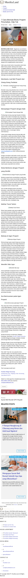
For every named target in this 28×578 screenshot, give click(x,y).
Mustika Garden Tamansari (11, 533)
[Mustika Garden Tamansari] (14, 392)
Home (4, 6)
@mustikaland (6, 554)
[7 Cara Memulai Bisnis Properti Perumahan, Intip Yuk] (14, 36)
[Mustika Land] (9, 2)
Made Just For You (8, 11)
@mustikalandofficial (8, 551)
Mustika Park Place (9, 534)
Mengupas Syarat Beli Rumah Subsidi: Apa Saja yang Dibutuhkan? (12, 476)
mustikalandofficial (8, 546)
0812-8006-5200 (5, 380)
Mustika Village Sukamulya (11, 536)
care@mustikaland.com (7, 382)
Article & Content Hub (9, 10)
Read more (21, 451)
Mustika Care (6, 562)
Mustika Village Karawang (19, 336)
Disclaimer (6, 570)
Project (5, 8)
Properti (19, 24)
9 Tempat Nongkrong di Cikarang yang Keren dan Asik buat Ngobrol (12, 428)
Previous (11, 399)
